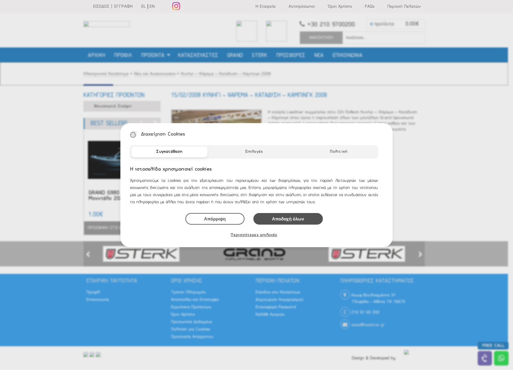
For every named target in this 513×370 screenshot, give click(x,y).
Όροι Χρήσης (340, 6)
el (143, 6)
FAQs (369, 6)
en (152, 6)
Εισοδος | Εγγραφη (113, 6)
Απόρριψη (215, 218)
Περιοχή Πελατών (404, 6)
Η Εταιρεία (266, 6)
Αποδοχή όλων (288, 218)
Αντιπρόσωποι (302, 6)
